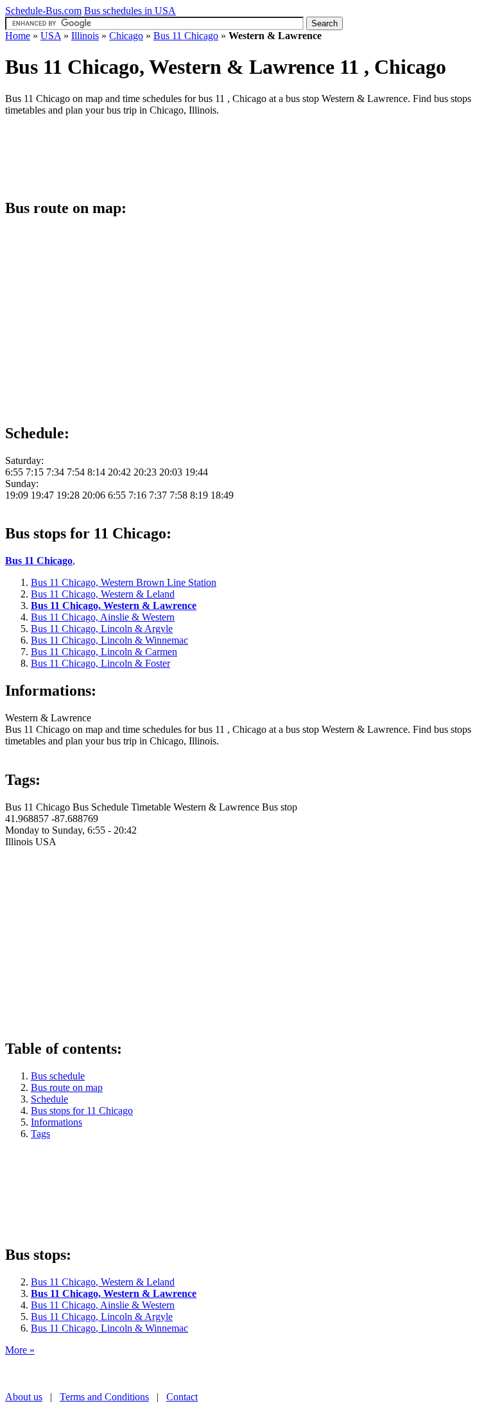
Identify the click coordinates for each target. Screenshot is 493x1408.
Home (17, 35)
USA (50, 35)
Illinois (85, 35)
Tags (40, 1133)
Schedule (49, 1099)
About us (23, 1396)
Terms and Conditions (104, 1396)
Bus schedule (58, 1075)
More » (20, 1349)
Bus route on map (67, 1087)
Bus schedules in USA (130, 10)
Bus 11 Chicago (185, 35)
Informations (56, 1122)
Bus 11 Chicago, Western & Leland (103, 1281)
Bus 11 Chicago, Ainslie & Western (103, 1305)
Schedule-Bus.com (43, 10)
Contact (182, 1396)
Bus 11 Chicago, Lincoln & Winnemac (109, 1328)
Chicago (126, 35)
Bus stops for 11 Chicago (82, 1110)
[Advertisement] (238, 155)
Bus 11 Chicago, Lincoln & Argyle (102, 1316)
